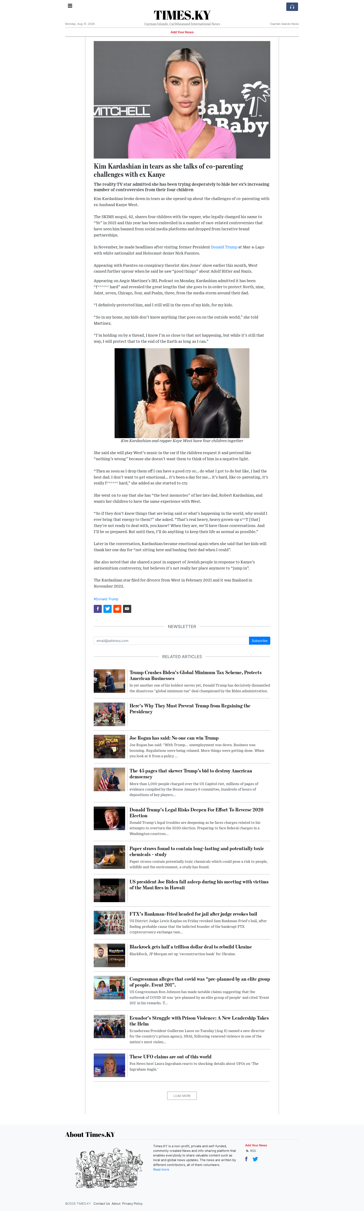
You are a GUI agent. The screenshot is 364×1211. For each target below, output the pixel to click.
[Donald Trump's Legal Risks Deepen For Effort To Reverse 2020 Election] (109, 818)
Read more (161, 1169)
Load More (182, 1096)
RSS (252, 1150)
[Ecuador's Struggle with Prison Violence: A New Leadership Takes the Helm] (109, 1026)
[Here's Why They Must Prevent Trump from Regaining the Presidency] (109, 714)
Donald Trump (224, 247)
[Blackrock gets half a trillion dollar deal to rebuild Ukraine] (109, 955)
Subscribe (260, 641)
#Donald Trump (106, 599)
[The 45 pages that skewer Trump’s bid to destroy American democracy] (109, 779)
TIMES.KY (182, 14)
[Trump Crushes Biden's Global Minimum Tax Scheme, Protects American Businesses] (109, 681)
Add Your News (182, 32)
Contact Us (102, 1204)
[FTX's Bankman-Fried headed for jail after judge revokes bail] (109, 922)
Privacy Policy (132, 1204)
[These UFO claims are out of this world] (109, 1065)
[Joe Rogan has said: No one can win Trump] (109, 746)
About (116, 1204)
